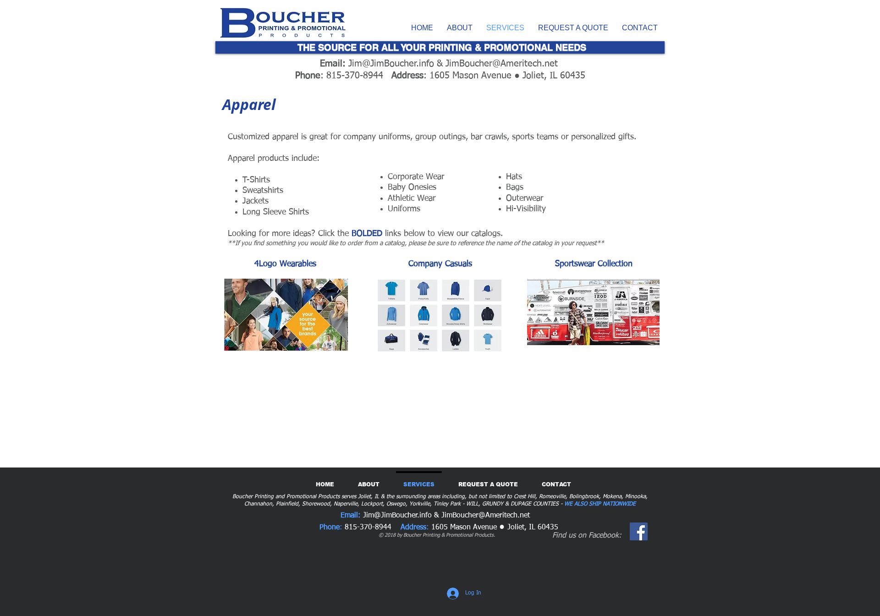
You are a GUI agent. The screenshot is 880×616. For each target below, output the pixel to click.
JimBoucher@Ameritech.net (502, 63)
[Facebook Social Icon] (639, 531)
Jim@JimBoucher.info (397, 515)
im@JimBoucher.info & (399, 63)
